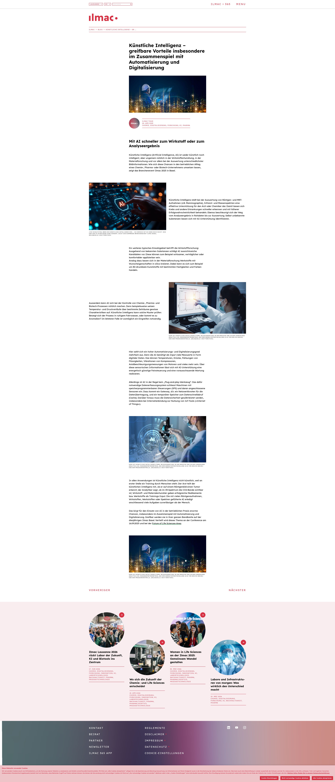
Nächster (237, 590)
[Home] (103, 17)
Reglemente (155, 727)
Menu (241, 4)
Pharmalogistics (138, 703)
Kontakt (96, 727)
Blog (100, 29)
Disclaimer (156, 734)
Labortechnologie (98, 675)
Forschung (173, 125)
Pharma (186, 125)
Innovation (107, 673)
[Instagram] (244, 727)
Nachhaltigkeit (97, 677)
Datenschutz (157, 746)
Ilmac (92, 29)
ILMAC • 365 (221, 4)
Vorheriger (99, 590)
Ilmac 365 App (100, 753)
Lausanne (94, 4)
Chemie (145, 125)
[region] (167, 773)
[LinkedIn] (228, 727)
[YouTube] (236, 728)
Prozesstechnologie (99, 679)
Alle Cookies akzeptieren (322, 778)
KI (181, 125)
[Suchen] (131, 4)
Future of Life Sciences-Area (166, 523)
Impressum (155, 740)
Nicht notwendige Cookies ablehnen (295, 778)
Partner (96, 740)
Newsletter (99, 746)
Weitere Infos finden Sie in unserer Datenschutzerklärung (308, 773)
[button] (107, 4)
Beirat (94, 734)
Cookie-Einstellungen (164, 753)
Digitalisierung (158, 125)
